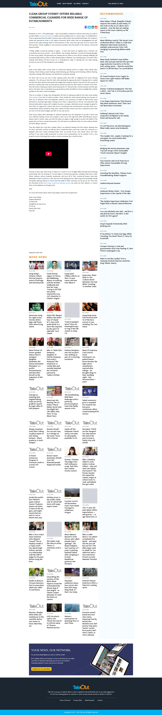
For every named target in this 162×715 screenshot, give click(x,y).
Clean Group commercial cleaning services (57, 183)
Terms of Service (65, 700)
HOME (59, 3)
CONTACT (85, 3)
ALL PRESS (77, 3)
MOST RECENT (67, 3)
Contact (99, 700)
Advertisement (89, 700)
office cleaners (33, 97)
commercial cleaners (45, 36)
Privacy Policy (77, 700)
